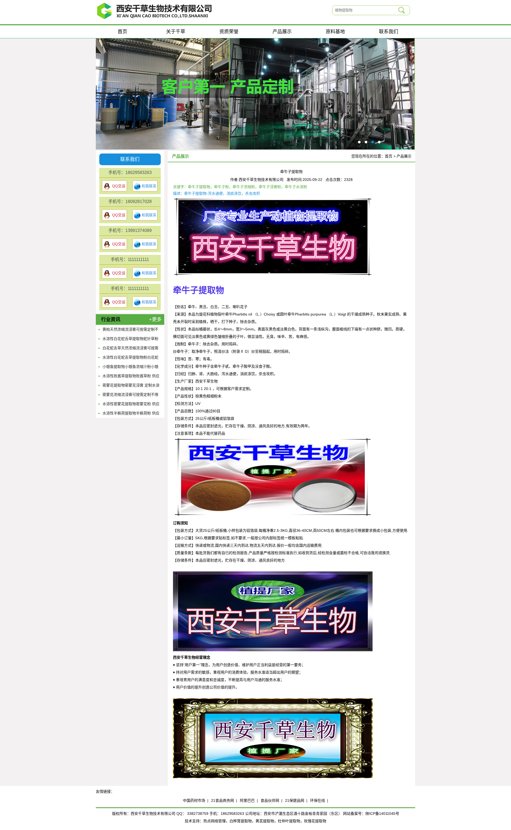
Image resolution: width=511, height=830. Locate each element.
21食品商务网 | (224, 800)
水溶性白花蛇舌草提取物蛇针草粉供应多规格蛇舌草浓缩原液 (130, 340)
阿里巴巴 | (249, 800)
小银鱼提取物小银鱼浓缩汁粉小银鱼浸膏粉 (130, 367)
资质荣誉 (228, 31)
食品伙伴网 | (271, 800)
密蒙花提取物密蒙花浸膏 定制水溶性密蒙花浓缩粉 (130, 386)
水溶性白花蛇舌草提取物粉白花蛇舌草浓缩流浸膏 (130, 358)
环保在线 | (319, 800)
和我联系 (149, 186)
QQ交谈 (118, 186)
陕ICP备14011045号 (382, 813)
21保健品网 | (296, 800)
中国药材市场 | (195, 800)
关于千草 (175, 31)
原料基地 (335, 31)
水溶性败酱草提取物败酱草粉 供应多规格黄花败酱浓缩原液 (130, 377)
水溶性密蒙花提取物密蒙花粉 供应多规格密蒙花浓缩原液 (130, 405)
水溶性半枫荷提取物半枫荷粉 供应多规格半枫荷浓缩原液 (130, 414)
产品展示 (282, 31)
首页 (122, 31)
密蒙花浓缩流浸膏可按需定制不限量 (130, 395)
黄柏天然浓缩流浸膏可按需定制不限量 (130, 330)
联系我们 (388, 31)
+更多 (155, 319)
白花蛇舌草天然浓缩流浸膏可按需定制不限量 (130, 349)
